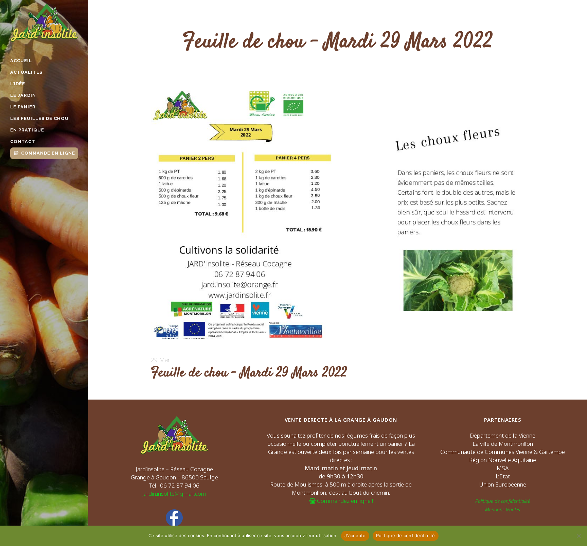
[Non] (578, 535)
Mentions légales (502, 509)
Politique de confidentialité (502, 501)
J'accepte (355, 535)
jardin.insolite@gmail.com (174, 493)
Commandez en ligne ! (344, 501)
